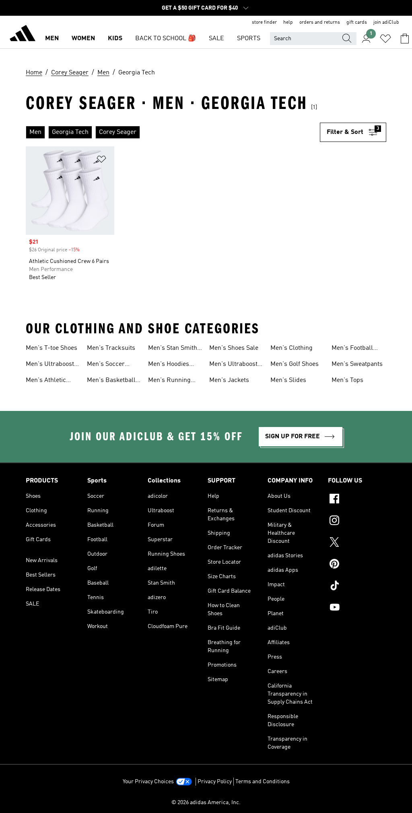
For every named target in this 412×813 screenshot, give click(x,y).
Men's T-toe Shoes (51, 348)
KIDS (115, 38)
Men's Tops (347, 380)
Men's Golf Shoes (294, 364)
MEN (52, 38)
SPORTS (248, 38)
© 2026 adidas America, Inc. (206, 802)
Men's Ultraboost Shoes (233, 365)
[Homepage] (22, 34)
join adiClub (386, 22)
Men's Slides (288, 380)
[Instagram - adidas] (357, 521)
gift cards (356, 22)
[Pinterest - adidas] (357, 565)
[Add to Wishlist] (101, 160)
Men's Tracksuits (111, 348)
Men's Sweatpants (357, 364)
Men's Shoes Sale (233, 348)
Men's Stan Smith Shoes (172, 349)
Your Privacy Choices (148, 781)
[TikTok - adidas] (357, 586)
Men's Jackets (229, 380)
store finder (264, 22)
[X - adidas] (357, 543)
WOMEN (83, 38)
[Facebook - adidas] (357, 500)
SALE (216, 38)
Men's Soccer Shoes (106, 365)
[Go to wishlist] (385, 38)
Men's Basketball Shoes (111, 381)
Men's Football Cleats (352, 349)
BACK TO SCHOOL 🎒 (165, 38)
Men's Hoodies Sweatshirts (168, 365)
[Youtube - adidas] (357, 608)
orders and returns (319, 22)
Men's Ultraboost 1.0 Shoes (50, 365)
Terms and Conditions (262, 781)
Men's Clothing (291, 348)
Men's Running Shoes (169, 381)
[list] (173, 132)
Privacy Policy (215, 781)
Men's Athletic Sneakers (46, 381)
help (288, 22)
